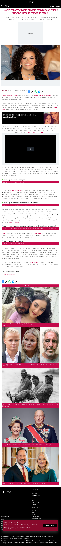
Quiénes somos (20, 536)
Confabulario (35, 516)
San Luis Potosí (36, 495)
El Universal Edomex (35, 503)
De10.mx (34, 513)
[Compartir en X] (32, 91)
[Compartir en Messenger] (39, 91)
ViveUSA (34, 514)
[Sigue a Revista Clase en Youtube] (8, 6)
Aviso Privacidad (18, 538)
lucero (5, 274)
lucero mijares (11, 274)
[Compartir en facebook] (29, 91)
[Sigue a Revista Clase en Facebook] (2, 6)
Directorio (38, 536)
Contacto (32, 536)
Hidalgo (34, 501)
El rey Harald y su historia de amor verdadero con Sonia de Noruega (26, 445)
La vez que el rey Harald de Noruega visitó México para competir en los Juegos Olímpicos (30, 405)
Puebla (34, 499)
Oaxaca (34, 497)
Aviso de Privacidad (15, 528)
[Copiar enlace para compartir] (42, 91)
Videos (11, 538)
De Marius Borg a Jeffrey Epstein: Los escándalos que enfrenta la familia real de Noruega (30, 365)
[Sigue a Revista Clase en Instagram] (6, 6)
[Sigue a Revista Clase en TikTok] (4, 6)
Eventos (44, 536)
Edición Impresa (5, 536)
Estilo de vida (4, 538)
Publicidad (50, 536)
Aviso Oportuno (36, 518)
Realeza (27, 536)
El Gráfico (34, 511)
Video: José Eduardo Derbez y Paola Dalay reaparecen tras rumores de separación (27, 324)
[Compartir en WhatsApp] (35, 91)
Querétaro (34, 493)
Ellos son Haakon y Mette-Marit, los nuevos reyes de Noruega (23, 483)
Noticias (4, 90)
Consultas (26, 538)
